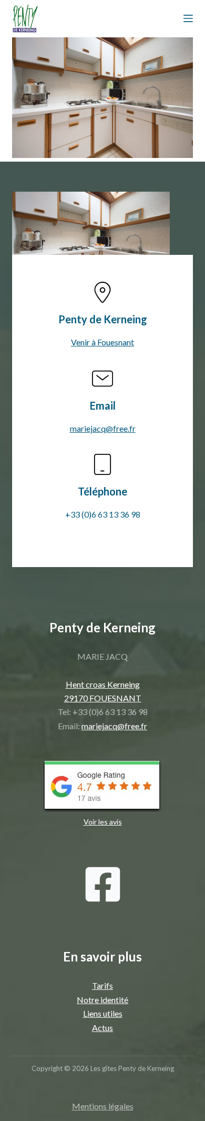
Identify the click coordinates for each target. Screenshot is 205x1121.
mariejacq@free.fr (103, 428)
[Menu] (188, 18)
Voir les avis (103, 821)
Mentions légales (103, 1106)
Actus (102, 1028)
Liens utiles (102, 1013)
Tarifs (102, 985)
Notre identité (102, 1000)
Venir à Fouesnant (102, 342)
